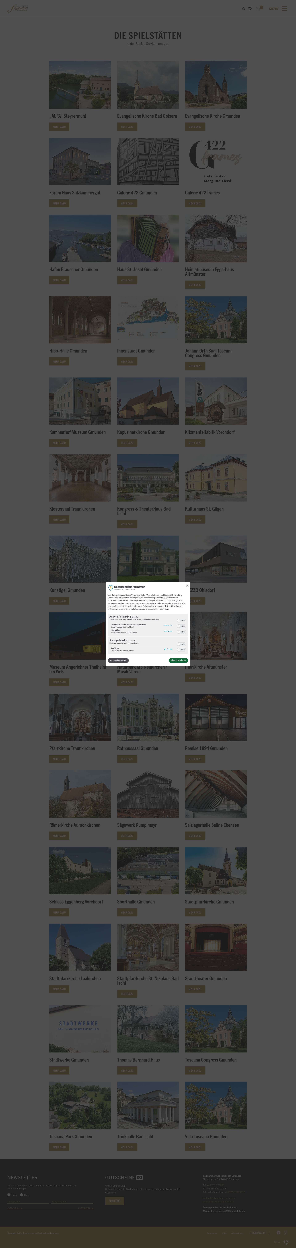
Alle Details (168, 626)
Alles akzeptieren (178, 660)
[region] (148, 634)
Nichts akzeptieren (118, 660)
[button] (178, 620)
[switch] (182, 620)
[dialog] (148, 624)
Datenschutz (130, 590)
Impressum (118, 590)
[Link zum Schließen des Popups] (187, 586)
